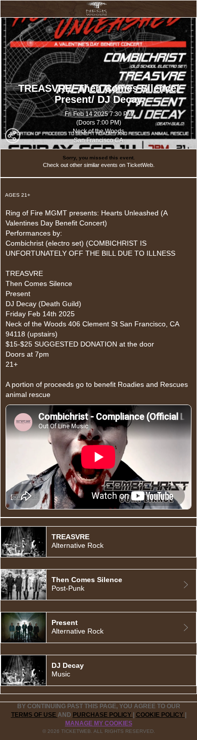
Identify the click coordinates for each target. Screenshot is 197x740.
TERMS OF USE (34, 714)
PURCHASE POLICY (103, 714)
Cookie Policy (160, 714)
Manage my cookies (98, 723)
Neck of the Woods (98, 131)
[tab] (98, 541)
